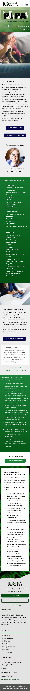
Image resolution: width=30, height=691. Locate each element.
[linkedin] (20, 605)
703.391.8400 (5, 668)
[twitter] (13, 605)
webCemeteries (8, 688)
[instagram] (16, 605)
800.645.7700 (5, 672)
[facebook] (10, 605)
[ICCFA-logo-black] (10, 2)
